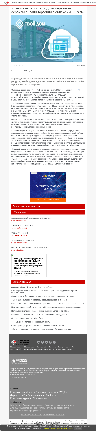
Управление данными (32, 405)
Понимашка (40, 398)
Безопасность (66, 2)
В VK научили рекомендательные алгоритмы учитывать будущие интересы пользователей (44, 291)
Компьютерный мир (21, 392)
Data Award (15, 405)
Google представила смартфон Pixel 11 (28, 318)
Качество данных (28, 408)
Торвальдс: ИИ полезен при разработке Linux (31, 321)
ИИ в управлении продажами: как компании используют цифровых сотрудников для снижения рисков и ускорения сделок (28, 263)
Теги (73, 347)
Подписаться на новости (26, 206)
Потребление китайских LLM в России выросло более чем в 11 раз (40, 310)
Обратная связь (29, 347)
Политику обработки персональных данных (57, 428)
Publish (50, 395)
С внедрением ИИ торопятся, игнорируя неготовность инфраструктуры (42, 296)
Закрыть (78, 428)
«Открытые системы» (28, 2)
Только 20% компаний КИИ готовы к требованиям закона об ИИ (39, 299)
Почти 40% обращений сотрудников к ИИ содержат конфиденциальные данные (46, 307)
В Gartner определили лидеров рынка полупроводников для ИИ (39, 314)
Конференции (16, 2)
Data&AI (46, 2)
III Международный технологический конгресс (31, 218)
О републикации (64, 347)
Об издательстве (16, 347)
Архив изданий (15, 349)
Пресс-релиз (35, 71)
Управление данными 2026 (23, 240)
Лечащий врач (35, 395)
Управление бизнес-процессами (25, 410)
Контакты (52, 347)
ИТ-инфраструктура (55, 2)
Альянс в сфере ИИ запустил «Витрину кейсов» (32, 287)
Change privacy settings (64, 349)
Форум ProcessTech (19, 232)
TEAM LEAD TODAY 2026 (22, 225)
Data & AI (14, 408)
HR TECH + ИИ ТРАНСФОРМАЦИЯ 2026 (29, 247)
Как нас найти (42, 347)
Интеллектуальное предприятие (54, 408)
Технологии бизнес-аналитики (59, 405)
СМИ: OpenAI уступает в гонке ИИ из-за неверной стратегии (37, 325)
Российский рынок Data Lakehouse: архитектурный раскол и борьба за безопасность (48, 303)
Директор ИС (86, 2)
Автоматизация (76, 2)
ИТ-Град (27, 71)
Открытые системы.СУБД (50, 392)
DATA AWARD (39, 2)
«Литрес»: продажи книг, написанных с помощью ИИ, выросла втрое (41, 329)
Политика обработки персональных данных (38, 349)
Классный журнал (20, 398)
